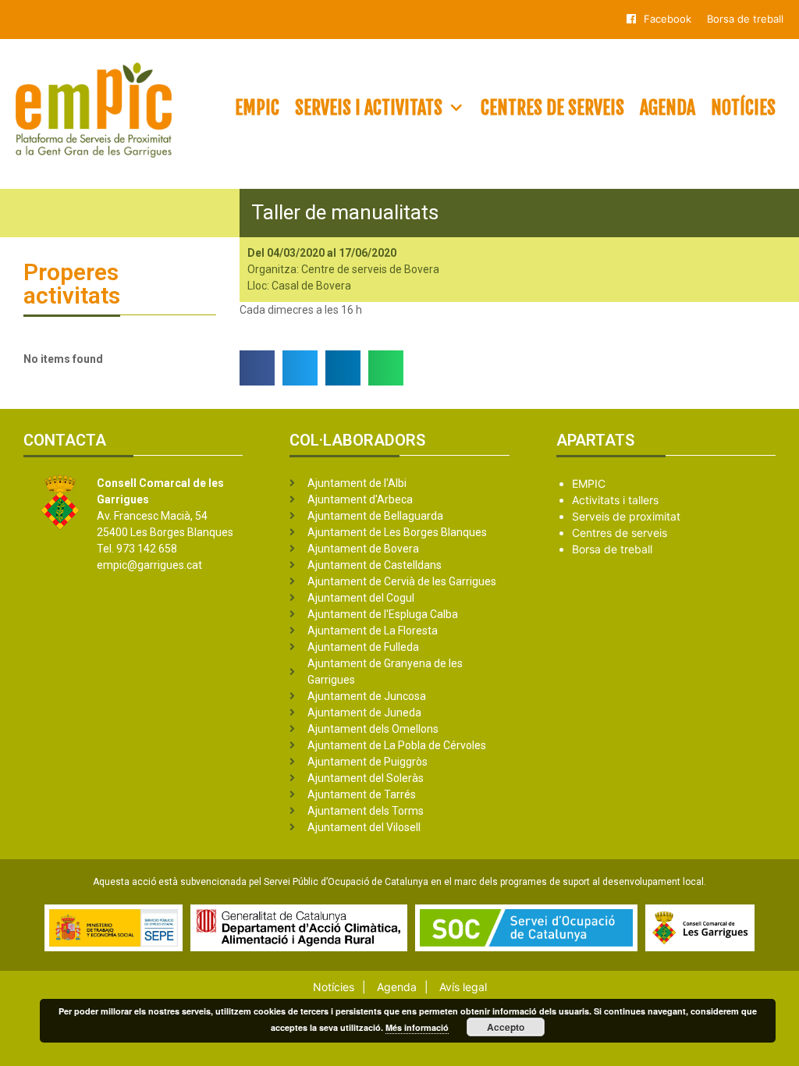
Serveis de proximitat (626, 516)
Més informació (417, 1027)
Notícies (743, 107)
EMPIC (257, 107)
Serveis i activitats (368, 107)
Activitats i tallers (615, 499)
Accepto (505, 1027)
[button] (257, 368)
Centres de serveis (552, 107)
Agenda (667, 107)
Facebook (667, 18)
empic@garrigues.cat (149, 565)
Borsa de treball (745, 18)
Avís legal (463, 986)
